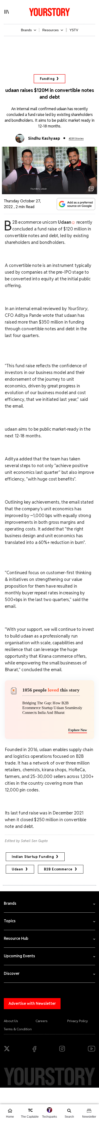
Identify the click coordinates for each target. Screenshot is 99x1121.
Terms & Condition (18, 1029)
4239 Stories (76, 138)
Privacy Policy (77, 1021)
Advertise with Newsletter (32, 1003)
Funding (47, 79)
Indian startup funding (33, 857)
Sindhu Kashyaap (44, 138)
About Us (11, 1021)
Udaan (17, 869)
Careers (42, 1021)
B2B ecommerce (58, 869)
